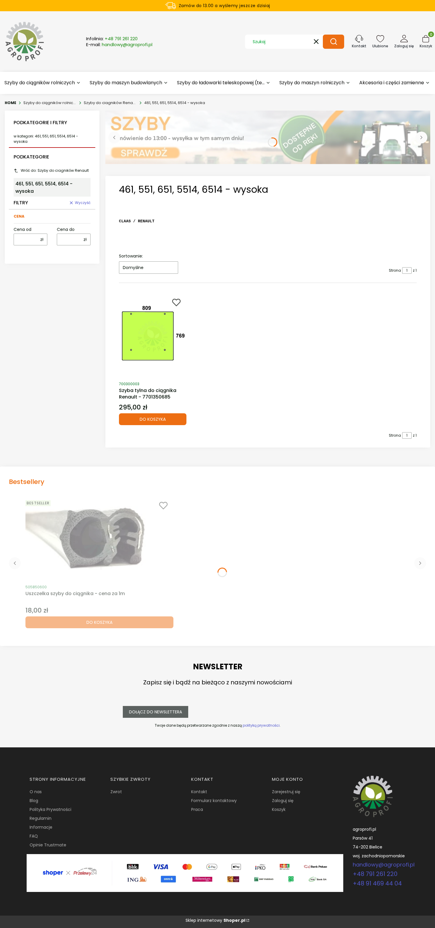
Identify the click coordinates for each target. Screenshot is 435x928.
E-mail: (119, 45)
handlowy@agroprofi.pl (384, 864)
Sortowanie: (131, 256)
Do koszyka (153, 419)
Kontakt (199, 792)
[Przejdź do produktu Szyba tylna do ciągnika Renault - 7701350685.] (152, 336)
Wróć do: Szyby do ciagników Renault (55, 170)
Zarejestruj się (286, 792)
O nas (36, 792)
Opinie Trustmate (48, 845)
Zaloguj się (283, 801)
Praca (197, 809)
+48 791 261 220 (375, 874)
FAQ (34, 836)
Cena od (22, 229)
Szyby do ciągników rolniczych (50, 103)
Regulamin (40, 818)
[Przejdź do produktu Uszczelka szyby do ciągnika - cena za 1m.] (99, 539)
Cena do (66, 229)
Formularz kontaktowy (214, 801)
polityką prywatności (261, 725)
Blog (34, 801)
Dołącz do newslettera (155, 712)
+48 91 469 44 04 (377, 883)
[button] (333, 42)
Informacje (41, 827)
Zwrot (116, 792)
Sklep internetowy (215, 920)
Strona (395, 270)
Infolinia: (112, 39)
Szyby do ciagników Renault (110, 103)
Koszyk (279, 809)
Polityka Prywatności (50, 809)
